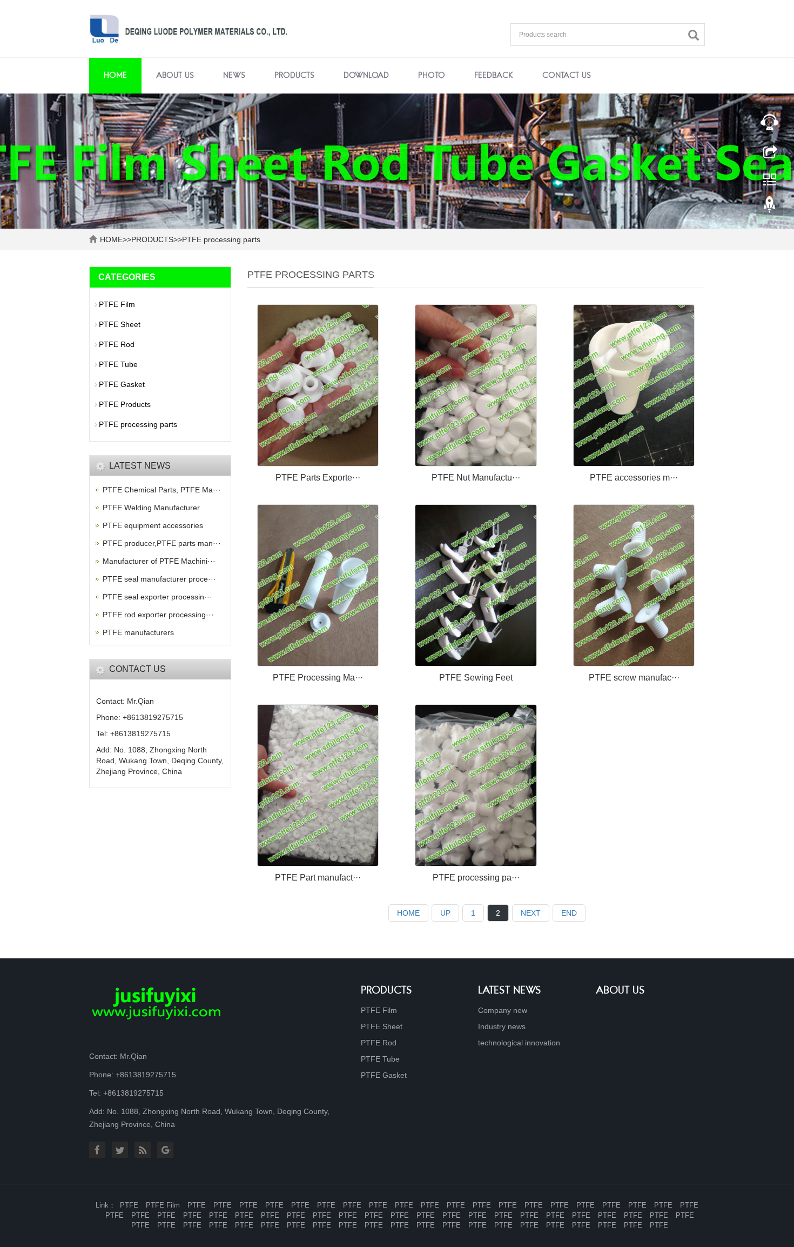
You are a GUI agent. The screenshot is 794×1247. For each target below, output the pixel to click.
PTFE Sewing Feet (476, 677)
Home (115, 75)
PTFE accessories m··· (634, 477)
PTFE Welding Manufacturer (151, 507)
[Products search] (696, 35)
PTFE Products (125, 404)
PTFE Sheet (119, 324)
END (569, 913)
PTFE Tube (118, 364)
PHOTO (431, 75)
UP (445, 913)
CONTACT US (566, 75)
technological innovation (519, 1042)
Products (386, 991)
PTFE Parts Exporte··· (317, 477)
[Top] (769, 207)
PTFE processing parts (221, 239)
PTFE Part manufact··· (318, 877)
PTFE (129, 1205)
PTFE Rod (116, 344)
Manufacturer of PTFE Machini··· (159, 561)
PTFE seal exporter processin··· (157, 596)
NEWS (234, 75)
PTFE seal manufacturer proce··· (159, 579)
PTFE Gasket (122, 384)
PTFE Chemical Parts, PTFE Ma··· (162, 489)
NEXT (531, 913)
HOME (111, 239)
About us (620, 991)
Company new (502, 1010)
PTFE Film (117, 304)
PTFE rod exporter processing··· (158, 614)
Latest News (509, 991)
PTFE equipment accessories (153, 525)
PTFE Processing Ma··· (318, 677)
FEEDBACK (493, 75)
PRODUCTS (294, 75)
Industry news (502, 1026)
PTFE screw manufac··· (634, 677)
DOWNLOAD (366, 75)
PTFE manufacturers (138, 632)
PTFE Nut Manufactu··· (476, 477)
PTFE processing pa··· (476, 877)
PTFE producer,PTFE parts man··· (162, 543)
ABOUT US (175, 75)
